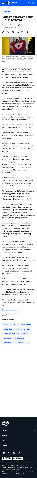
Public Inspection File (7, 471)
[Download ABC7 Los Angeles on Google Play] (18, 458)
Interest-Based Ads (16, 469)
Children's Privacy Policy (8, 467)
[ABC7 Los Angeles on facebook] (4, 453)
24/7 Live (15, 3)
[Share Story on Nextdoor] (17, 32)
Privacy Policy (5, 465)
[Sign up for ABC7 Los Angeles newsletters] (19, 453)
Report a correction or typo (10, 310)
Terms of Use (5, 469)
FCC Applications (20, 471)
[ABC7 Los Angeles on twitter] (9, 453)
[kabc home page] (5, 423)
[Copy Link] (27, 32)
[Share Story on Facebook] (3, 32)
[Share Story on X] (8, 32)
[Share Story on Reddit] (13, 32)
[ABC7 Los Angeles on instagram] (14, 453)
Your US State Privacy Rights (24, 467)
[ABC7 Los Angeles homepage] (8, 3)
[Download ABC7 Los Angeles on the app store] (7, 458)
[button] (3, 3)
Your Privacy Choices (16, 465)
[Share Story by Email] (22, 32)
